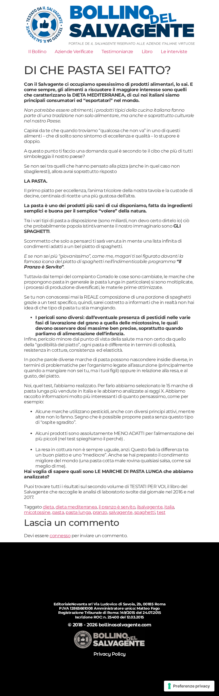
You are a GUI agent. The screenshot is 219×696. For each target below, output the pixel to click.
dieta (48, 507)
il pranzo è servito (117, 507)
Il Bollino (37, 51)
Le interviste (174, 51)
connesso (60, 535)
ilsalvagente (150, 507)
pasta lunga (78, 512)
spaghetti (144, 512)
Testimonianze (117, 51)
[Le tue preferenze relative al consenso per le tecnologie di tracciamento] (189, 686)
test (161, 512)
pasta (58, 512)
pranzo (100, 512)
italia (169, 507)
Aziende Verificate (74, 51)
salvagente (121, 512)
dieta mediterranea (76, 507)
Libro (147, 51)
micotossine (37, 512)
